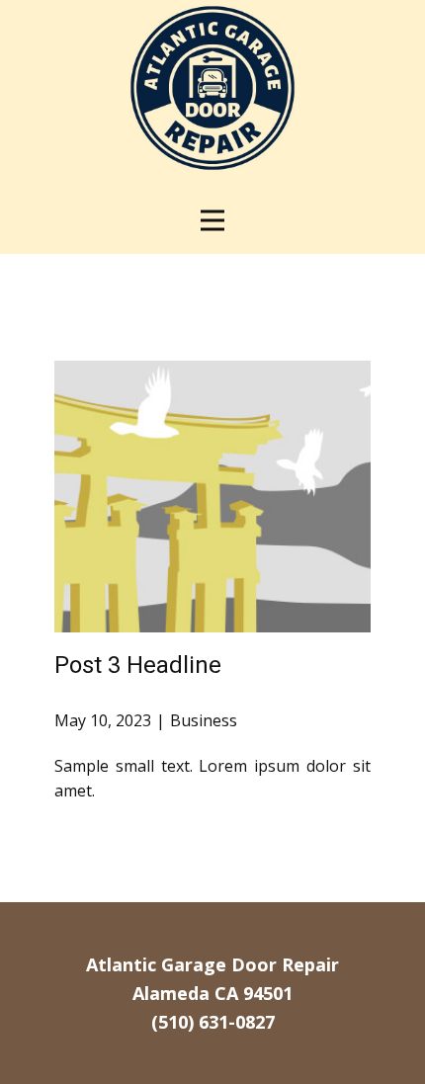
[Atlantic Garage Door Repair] (212, 88)
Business (203, 720)
